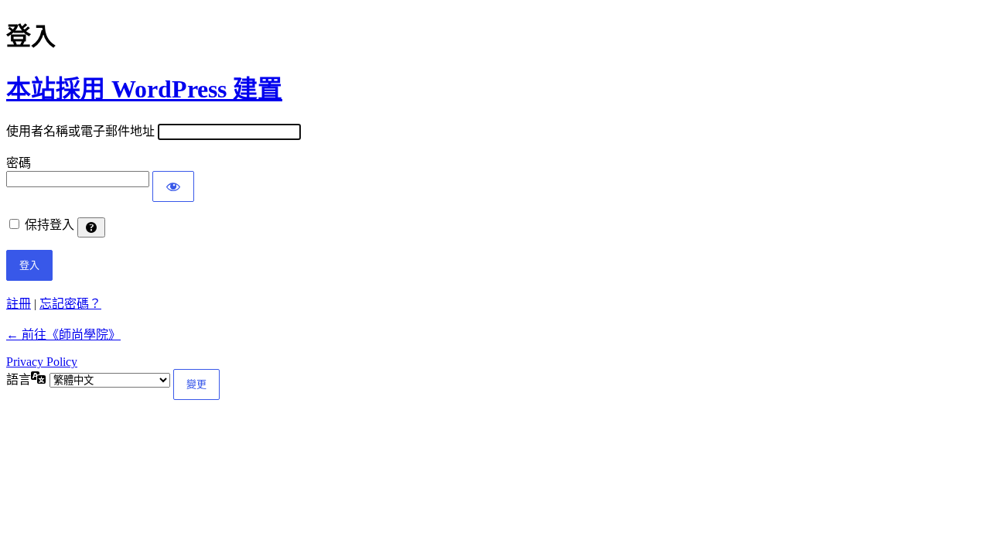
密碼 (18, 162)
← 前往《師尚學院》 (63, 334)
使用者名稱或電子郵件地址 (80, 131)
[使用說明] (91, 227)
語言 (18, 379)
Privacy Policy (41, 361)
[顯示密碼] (173, 186)
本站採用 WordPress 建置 (144, 89)
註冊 (18, 303)
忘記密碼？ (70, 303)
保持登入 (49, 224)
